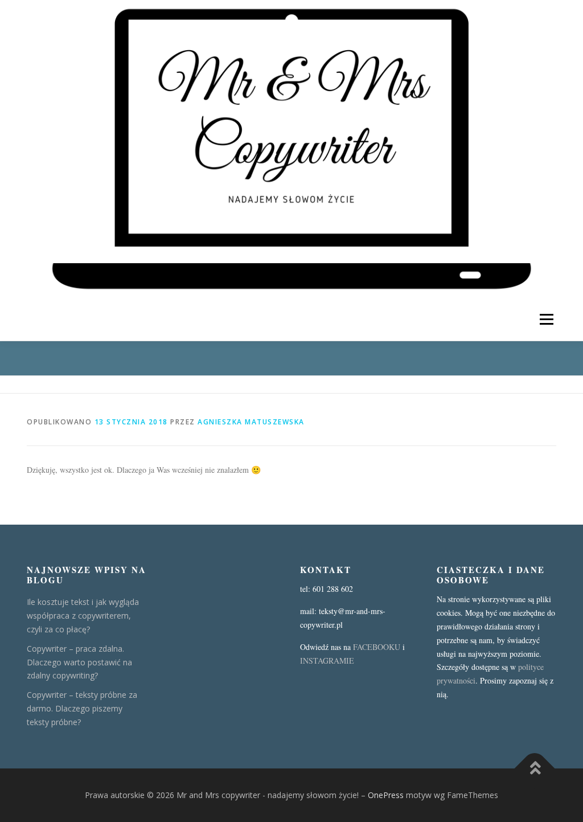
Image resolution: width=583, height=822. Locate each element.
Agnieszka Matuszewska (251, 422)
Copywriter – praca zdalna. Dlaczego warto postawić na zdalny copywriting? (79, 662)
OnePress (386, 795)
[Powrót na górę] (535, 769)
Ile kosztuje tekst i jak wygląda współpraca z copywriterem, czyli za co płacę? (83, 615)
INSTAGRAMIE (327, 660)
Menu (546, 319)
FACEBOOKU (376, 646)
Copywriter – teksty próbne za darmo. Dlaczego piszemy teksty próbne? (82, 708)
